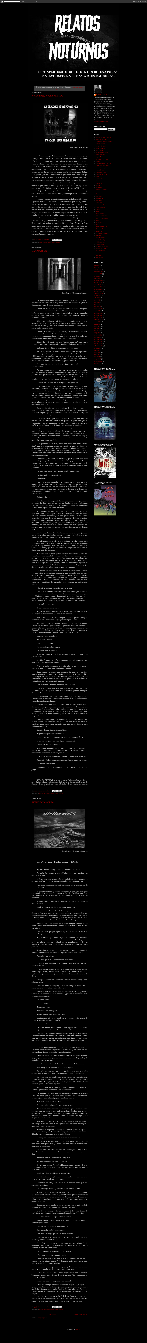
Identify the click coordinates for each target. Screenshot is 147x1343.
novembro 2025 (98, 271)
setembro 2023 (98, 293)
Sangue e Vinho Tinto (102, 246)
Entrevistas (99, 187)
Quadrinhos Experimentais (103, 240)
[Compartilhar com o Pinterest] (61, 240)
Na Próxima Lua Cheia (102, 233)
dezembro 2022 (98, 313)
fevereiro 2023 (98, 309)
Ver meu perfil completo (101, 121)
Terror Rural (99, 255)
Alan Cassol (99, 150)
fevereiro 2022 (98, 335)
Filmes (97, 192)
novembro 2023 (98, 289)
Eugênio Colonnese (101, 189)
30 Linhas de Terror (101, 139)
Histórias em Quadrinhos (103, 205)
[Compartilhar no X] (57, 240)
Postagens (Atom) (42, 1318)
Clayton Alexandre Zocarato (46, 793)
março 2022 (97, 333)
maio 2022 (97, 328)
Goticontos (99, 200)
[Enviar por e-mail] (53, 240)
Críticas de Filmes (101, 172)
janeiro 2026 (97, 269)
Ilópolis (98, 209)
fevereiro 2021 (98, 361)
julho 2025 (97, 278)
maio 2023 (97, 302)
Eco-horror (99, 183)
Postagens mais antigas (80, 1314)
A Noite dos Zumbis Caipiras (104, 141)
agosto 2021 (97, 348)
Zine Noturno (99, 257)
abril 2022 (97, 330)
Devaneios (99, 179)
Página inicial (52, 1314)
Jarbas (98, 211)
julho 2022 (97, 324)
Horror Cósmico (100, 207)
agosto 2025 (97, 276)
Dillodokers (99, 181)
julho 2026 (97, 265)
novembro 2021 (98, 341)
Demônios (99, 176)
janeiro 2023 (97, 311)
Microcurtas (99, 231)
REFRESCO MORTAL (43, 802)
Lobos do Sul (99, 222)
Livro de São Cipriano (102, 218)
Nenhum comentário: (44, 239)
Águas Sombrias (100, 148)
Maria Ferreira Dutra (101, 227)
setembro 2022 (98, 320)
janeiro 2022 (97, 337)
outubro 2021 (98, 343)
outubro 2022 (98, 317)
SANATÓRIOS (39, 251)
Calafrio (98, 161)
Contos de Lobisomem (102, 165)
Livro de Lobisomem (102, 216)
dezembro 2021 (98, 339)
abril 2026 (97, 267)
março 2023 (97, 306)
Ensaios (98, 185)
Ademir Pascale (100, 144)
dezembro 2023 (98, 287)
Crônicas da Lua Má (101, 174)
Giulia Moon (99, 198)
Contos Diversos (55, 242)
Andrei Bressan (100, 154)
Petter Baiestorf (100, 237)
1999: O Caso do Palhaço (103, 137)
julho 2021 (97, 350)
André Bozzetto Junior (45, 242)
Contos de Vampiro (101, 168)
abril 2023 (97, 304)
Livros (97, 220)
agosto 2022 (97, 322)
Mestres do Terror (101, 229)
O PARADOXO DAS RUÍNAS (47, 96)
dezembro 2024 (98, 280)
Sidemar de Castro (101, 248)
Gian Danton (99, 196)
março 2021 (97, 359)
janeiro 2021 (97, 363)
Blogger (77, 1329)
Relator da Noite (100, 242)
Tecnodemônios (100, 253)
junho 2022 (97, 326)
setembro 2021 (98, 346)
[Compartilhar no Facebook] (59, 240)
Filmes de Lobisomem (102, 194)
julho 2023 (97, 298)
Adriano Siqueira (100, 146)
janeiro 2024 (97, 285)
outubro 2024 (98, 282)
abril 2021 (97, 357)
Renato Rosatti (100, 244)
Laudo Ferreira (100, 213)
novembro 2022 (98, 315)
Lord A (97, 224)
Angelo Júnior (100, 157)
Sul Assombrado (100, 250)
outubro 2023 (98, 291)
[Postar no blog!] (55, 240)
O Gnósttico (99, 235)
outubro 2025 (98, 274)
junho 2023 (97, 300)
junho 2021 (97, 352)
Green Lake (99, 203)
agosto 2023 (97, 296)
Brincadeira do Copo (102, 159)
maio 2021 (97, 354)
